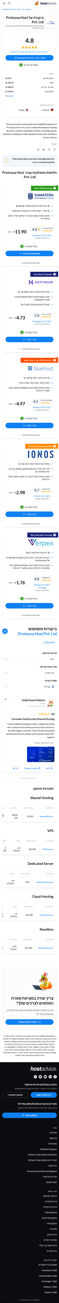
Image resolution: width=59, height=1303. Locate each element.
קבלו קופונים (29, 246)
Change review (30, 768)
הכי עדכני (49, 673)
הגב (48, 768)
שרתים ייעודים (50, 1240)
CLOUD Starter (46, 915)
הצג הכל (9, 96)
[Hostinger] (41, 282)
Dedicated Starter (44, 882)
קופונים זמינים (29, 65)
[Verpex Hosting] (41, 543)
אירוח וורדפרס (50, 1207)
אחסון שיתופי (51, 1212)
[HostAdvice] (45, 3)
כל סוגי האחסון (50, 1196)
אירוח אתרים (51, 1201)
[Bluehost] (41, 368)
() (14, 768)
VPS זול (53, 1229)
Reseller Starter (46, 948)
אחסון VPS (52, 1223)
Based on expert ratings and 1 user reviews (29, 52)
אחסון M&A (31, 1115)
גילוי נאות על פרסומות (11, 9)
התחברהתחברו (15, 1095)
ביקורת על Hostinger (42, 321)
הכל (52, 659)
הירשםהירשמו (43, 1095)
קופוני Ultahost (50, 1286)
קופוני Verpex (51, 1292)
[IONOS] (41, 454)
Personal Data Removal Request (42, 1171)
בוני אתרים (52, 1251)
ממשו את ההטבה (31, 253)
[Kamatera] (41, 196)
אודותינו (53, 1132)
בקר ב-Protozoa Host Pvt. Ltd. (29, 57)
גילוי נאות (52, 1165)
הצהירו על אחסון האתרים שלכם (42, 1160)
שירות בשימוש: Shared (44, 743)
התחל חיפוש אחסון (28, 1022)
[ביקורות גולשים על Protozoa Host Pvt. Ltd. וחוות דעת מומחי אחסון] (54, 149)
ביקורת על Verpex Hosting (42, 586)
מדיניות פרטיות (50, 1176)
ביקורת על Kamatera (42, 235)
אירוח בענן (52, 1234)
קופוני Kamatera (49, 1270)
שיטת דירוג (26, 9)
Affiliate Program (48, 1149)
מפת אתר (52, 1143)
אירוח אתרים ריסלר (48, 1245)
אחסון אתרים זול (49, 1218)
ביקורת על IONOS (42, 496)
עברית (47, 686)
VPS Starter (47, 849)
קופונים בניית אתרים (47, 1264)
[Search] (9, 3)
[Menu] (4, 3)
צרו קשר (53, 1138)
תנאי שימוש (51, 1182)
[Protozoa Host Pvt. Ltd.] (51, 23)
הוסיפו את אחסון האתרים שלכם (42, 1154)
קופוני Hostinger (49, 1281)
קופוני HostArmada (48, 1275)
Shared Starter (46, 816)
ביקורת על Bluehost (42, 407)
